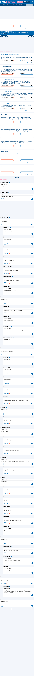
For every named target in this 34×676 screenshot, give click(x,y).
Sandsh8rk (6, 516)
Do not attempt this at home (6, 66)
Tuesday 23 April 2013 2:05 (7, 369)
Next (17, 177)
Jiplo (5, 396)
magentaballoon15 (7, 337)
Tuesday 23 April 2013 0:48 (7, 469)
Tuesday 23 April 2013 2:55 (7, 239)
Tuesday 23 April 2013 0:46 (4, 479)
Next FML (31, 36)
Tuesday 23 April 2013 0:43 (4, 429)
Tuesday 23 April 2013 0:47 (4, 539)
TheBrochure (6, 556)
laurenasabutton (4, 599)
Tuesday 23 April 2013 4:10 (7, 259)
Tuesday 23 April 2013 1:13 (7, 419)
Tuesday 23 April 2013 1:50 (7, 558)
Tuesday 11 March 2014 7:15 (7, 339)
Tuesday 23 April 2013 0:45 (4, 459)
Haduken (5, 227)
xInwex (5, 586)
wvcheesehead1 (7, 276)
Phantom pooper (4, 151)
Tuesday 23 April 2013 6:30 (7, 288)
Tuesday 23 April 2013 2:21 (7, 328)
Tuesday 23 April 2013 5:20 (7, 439)
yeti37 (5, 357)
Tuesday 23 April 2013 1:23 (7, 489)
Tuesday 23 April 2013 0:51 (4, 601)
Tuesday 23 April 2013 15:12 (7, 528)
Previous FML (4, 36)
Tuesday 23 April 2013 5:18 (7, 389)
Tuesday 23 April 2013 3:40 (7, 568)
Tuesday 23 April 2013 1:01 (7, 359)
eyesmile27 (3, 477)
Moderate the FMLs (26, 2)
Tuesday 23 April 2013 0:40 (4, 184)
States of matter (4, 114)
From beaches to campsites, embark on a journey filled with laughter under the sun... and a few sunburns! (15, 32)
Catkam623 (6, 326)
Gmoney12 (6, 286)
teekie (3, 407)
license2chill (6, 566)
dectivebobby (4, 457)
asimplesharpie (4, 182)
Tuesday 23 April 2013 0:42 (4, 409)
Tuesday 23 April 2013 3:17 (7, 588)
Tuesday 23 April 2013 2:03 (7, 318)
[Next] (22, 609)
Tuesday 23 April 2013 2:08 (7, 379)
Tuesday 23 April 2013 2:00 (7, 229)
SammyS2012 (4, 192)
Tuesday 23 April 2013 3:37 (7, 249)
